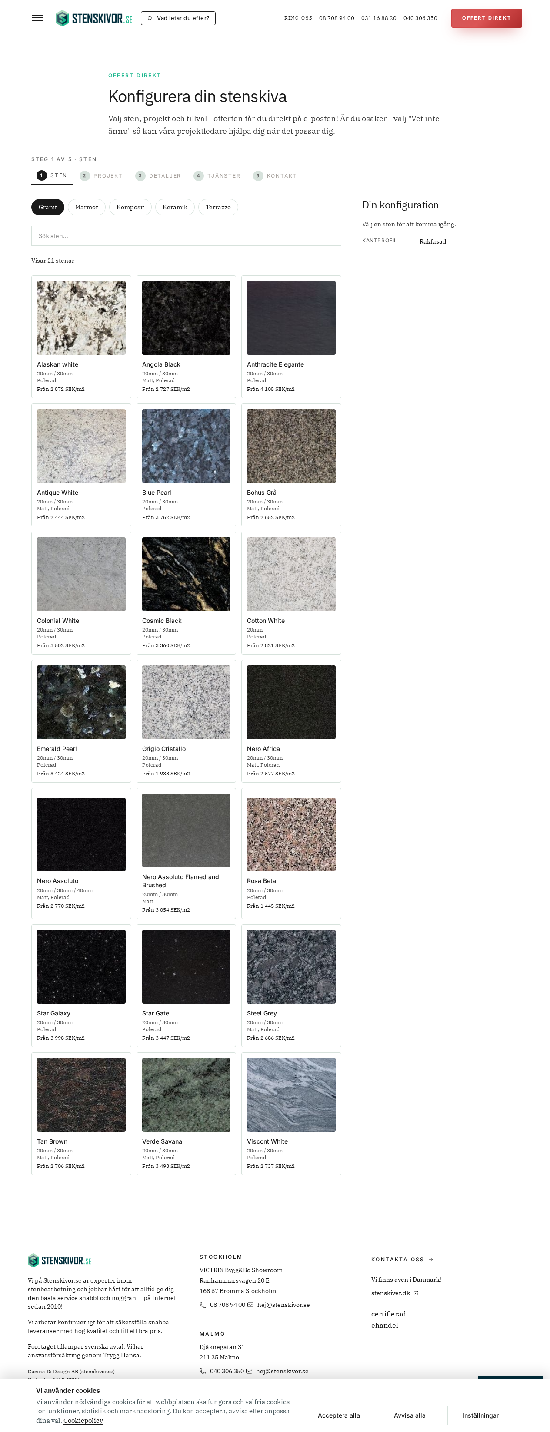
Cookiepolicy (83, 1420)
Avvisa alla (410, 1415)
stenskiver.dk (390, 1293)
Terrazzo (218, 207)
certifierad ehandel (388, 1319)
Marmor (86, 207)
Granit (48, 207)
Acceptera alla (339, 1415)
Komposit (130, 207)
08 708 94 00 (336, 18)
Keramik (175, 207)
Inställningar (481, 1415)
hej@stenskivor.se (283, 1305)
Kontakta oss (398, 1259)
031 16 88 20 (379, 18)
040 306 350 (420, 18)
